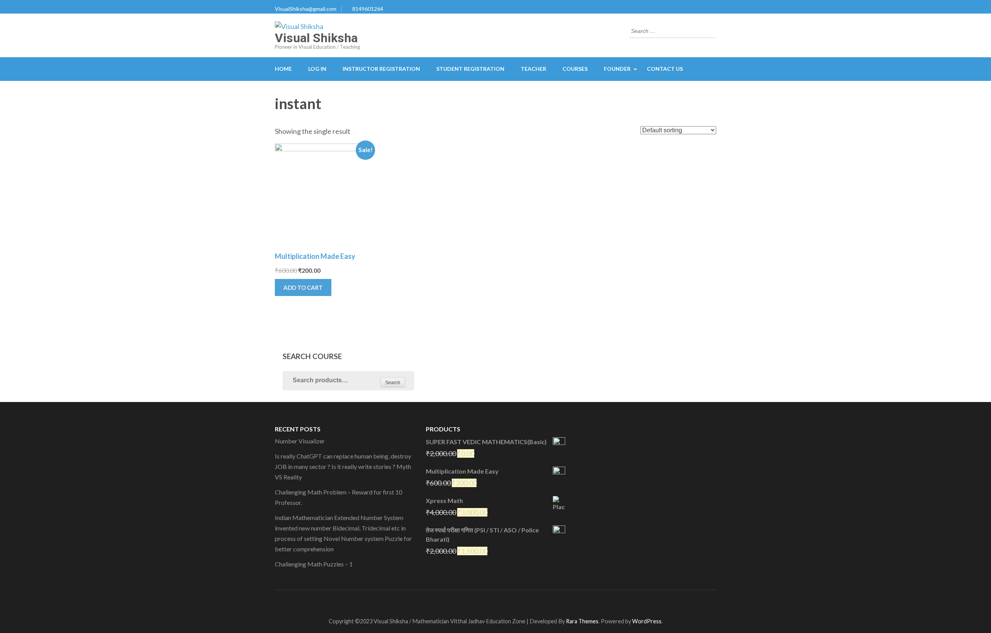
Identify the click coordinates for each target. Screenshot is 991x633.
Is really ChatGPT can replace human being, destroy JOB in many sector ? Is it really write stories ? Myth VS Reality (343, 466)
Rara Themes (582, 621)
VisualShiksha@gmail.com (305, 8)
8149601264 (367, 8)
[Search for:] (667, 30)
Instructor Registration (381, 68)
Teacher (533, 68)
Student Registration (470, 68)
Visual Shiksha (316, 38)
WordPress (647, 621)
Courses (575, 68)
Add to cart (303, 287)
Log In (317, 68)
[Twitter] (484, 602)
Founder (617, 68)
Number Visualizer (300, 441)
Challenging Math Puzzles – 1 (314, 564)
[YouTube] (498, 602)
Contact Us (665, 68)
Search (392, 382)
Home (283, 68)
